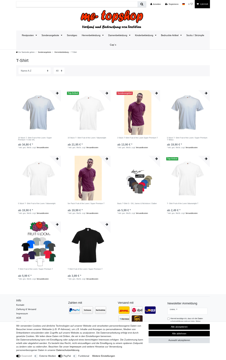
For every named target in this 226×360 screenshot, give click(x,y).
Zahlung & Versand (26, 309)
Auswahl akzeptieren (179, 340)
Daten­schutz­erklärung (67, 350)
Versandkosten (43, 147)
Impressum (22, 313)
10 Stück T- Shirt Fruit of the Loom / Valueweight (87, 138)
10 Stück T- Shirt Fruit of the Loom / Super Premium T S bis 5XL (35, 139)
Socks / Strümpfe (195, 35)
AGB (18, 317)
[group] (137, 112)
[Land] (183, 4)
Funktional (83, 356)
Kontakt (20, 305)
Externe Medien (47, 356)
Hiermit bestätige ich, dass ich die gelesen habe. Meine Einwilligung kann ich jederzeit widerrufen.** (187, 321)
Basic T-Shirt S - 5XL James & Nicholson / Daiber (137, 203)
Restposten (28, 35)
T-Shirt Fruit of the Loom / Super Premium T (35, 269)
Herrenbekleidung (91, 35)
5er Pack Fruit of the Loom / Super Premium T (86, 203)
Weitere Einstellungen (103, 356)
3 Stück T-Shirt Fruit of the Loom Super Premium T (137, 138)
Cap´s (113, 44)
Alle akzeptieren (179, 326)
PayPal (67, 356)
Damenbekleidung (118, 35)
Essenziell (27, 356)
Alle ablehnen (179, 333)
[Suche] (141, 4)
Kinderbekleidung (144, 35)
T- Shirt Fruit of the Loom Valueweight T (182, 203)
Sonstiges (72, 35)
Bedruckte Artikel (170, 35)
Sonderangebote (51, 35)
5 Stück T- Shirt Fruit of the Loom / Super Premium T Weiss (187, 139)
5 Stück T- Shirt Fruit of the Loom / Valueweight (36, 203)
